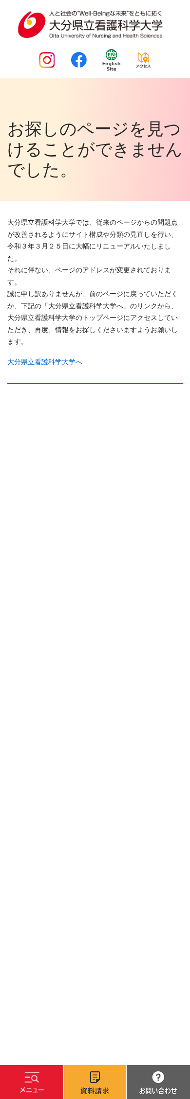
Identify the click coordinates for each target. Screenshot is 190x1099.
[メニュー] (31, 1082)
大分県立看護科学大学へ (44, 362)
